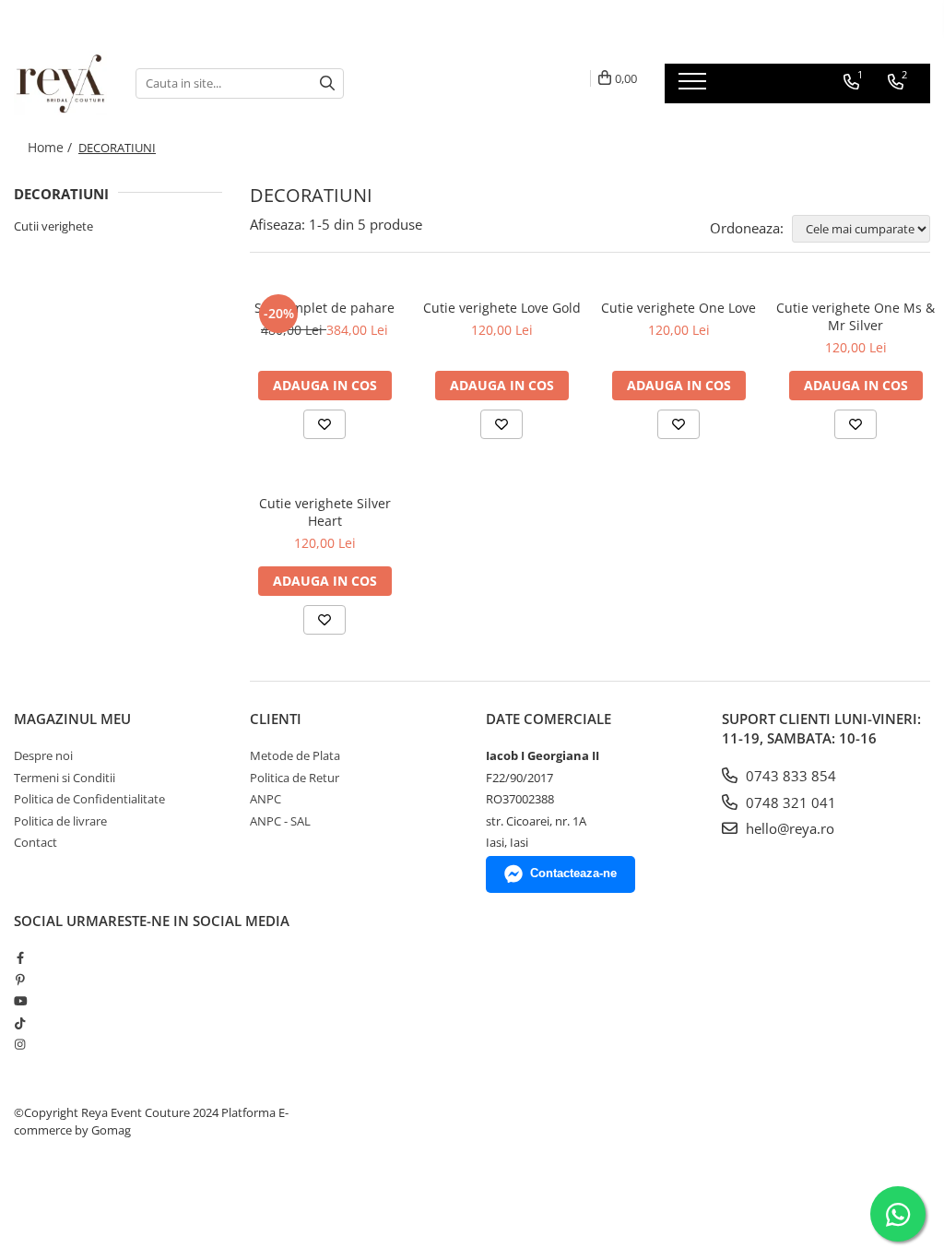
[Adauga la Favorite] (324, 424)
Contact (35, 842)
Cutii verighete (53, 226)
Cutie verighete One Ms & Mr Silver (855, 316)
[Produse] (694, 87)
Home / (52, 147)
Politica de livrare (60, 821)
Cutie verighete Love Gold (502, 307)
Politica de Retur (294, 777)
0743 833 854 (789, 776)
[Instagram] (20, 1044)
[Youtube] (20, 1001)
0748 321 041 (789, 802)
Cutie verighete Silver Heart (325, 511)
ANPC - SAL (280, 821)
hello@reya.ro (788, 828)
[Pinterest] (20, 979)
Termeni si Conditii (64, 777)
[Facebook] (20, 957)
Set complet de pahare (324, 307)
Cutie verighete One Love (678, 307)
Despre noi (43, 755)
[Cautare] (327, 83)
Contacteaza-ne (573, 873)
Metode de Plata (295, 755)
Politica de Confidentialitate (89, 798)
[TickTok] (20, 1023)
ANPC (265, 798)
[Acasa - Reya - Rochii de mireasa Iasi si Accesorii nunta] (61, 83)
